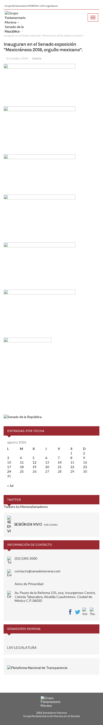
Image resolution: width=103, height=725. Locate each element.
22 (72, 467)
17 (9, 467)
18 (22, 467)
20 (47, 467)
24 (9, 471)
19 (34, 467)
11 (22, 462)
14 (60, 462)
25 (22, 471)
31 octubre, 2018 (17, 58)
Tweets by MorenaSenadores (26, 507)
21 (60, 467)
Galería (36, 58)
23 (85, 467)
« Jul (10, 485)
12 (34, 462)
